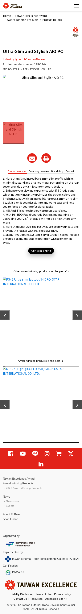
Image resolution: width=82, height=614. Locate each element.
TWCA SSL (18, 572)
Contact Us (20, 598)
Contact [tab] (70, 171)
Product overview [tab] (17, 171)
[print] (46, 158)
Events (10, 505)
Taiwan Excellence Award (31, 16)
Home (7, 16)
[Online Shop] (58, 453)
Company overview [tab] (39, 171)
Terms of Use (43, 594)
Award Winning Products (22, 20)
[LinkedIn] (41, 464)
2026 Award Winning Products (24, 488)
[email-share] (32, 158)
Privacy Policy (62, 594)
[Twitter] (71, 453)
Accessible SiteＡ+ (56, 598)
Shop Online (10, 519)
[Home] (12, 5)
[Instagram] (47, 453)
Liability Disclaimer (21, 594)
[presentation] (5, 315)
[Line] (35, 453)
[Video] (23, 453)
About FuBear (11, 514)
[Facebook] (10, 453)
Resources (36, 598)
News (6, 496)
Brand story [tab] (57, 171)
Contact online (41, 251)
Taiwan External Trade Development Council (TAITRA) (45, 558)
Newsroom (12, 501)
